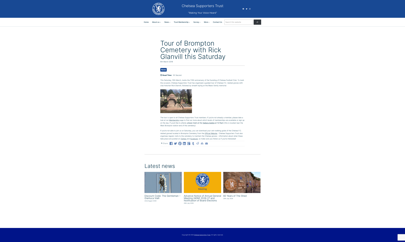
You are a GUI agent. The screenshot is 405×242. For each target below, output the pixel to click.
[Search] (257, 22)
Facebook (194, 139)
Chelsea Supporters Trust (202, 6)
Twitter (184, 139)
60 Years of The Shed (235, 196)
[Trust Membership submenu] (189, 22)
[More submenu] (209, 22)
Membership (174, 120)
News (163, 70)
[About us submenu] (160, 22)
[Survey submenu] (199, 22)
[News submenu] (169, 22)
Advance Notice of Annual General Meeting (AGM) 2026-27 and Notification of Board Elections (202, 198)
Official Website (211, 133)
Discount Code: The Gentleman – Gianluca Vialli (162, 197)
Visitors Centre (209, 123)
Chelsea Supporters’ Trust (202, 235)
